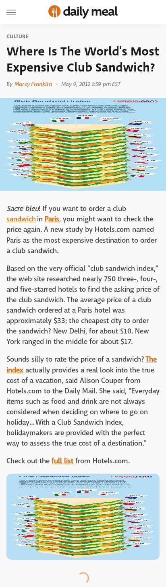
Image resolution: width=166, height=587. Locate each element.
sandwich (21, 219)
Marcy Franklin (33, 84)
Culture (17, 36)
